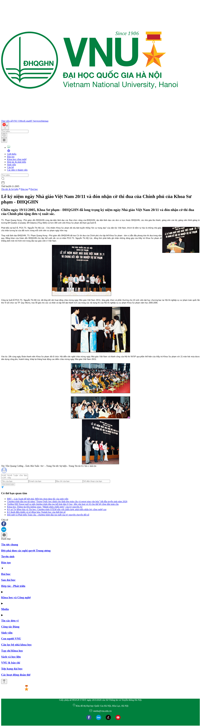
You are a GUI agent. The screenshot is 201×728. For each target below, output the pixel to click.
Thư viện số (6, 121)
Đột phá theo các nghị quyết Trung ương (26, 550)
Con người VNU (11, 638)
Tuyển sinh (7, 556)
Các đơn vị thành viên (17, 170)
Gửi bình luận (8, 484)
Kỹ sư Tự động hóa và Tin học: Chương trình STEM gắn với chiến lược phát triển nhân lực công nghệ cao (56, 509)
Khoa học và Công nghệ (16, 597)
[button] (100, 524)
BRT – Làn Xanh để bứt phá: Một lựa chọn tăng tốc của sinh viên (37, 499)
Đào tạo (10, 156)
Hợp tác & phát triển (16, 162)
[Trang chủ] (89, 118)
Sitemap (44, 121)
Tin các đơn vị (10, 620)
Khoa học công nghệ (16, 159)
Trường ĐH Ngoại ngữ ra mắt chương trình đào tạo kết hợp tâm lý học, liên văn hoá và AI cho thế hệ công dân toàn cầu (63, 504)
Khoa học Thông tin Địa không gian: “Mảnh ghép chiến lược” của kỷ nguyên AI (44, 507)
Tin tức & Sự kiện (10, 189)
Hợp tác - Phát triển (13, 586)
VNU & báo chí (10, 662)
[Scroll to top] (4, 681)
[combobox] (5, 126)
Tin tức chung (9, 544)
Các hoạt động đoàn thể (15, 674)
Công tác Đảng (10, 626)
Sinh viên (11, 164)
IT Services (35, 121)
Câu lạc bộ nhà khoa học (16, 644)
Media (5, 609)
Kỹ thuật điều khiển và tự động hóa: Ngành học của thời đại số (36, 512)
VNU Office (18, 121)
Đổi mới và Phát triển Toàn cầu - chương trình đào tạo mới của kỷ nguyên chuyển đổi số (48, 514)
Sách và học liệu (11, 656)
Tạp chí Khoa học (12, 650)
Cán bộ (10, 167)
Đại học (34, 189)
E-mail (27, 121)
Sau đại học (8, 579)
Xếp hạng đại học (12, 668)
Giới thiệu (11, 154)
